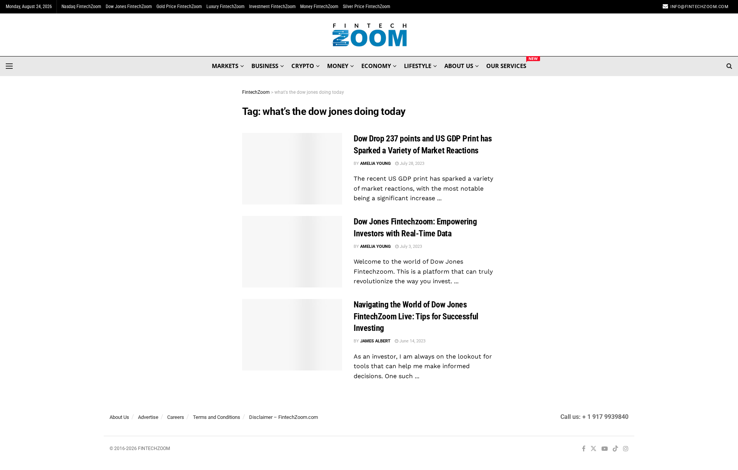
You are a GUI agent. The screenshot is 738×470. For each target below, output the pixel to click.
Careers (175, 417)
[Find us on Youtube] (605, 449)
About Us (119, 417)
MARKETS (225, 66)
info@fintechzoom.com (699, 6)
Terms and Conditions (216, 417)
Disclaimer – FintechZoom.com (283, 417)
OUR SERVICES (506, 65)
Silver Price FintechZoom (366, 6)
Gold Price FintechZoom (179, 6)
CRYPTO (302, 66)
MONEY (337, 66)
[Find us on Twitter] (593, 449)
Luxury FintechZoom (225, 6)
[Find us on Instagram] (625, 449)
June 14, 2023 (412, 341)
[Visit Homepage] (369, 35)
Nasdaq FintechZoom (81, 6)
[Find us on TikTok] (615, 449)
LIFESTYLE (417, 66)
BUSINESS (264, 66)
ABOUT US (458, 66)
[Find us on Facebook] (583, 449)
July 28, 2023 (411, 163)
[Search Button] (729, 66)
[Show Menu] (9, 66)
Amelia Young (375, 163)
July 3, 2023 (410, 246)
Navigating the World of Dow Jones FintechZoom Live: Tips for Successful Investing (416, 316)
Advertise (148, 417)
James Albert (375, 341)
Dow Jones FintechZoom (129, 6)
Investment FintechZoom (272, 6)
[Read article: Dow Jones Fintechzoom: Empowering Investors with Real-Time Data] (292, 251)
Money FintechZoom (319, 6)
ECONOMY (376, 66)
